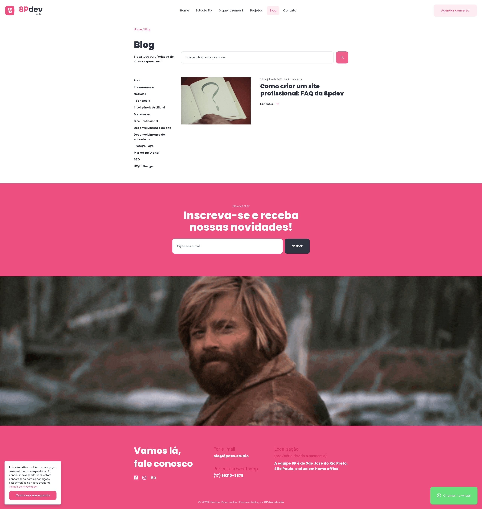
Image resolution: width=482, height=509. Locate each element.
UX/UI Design (143, 166)
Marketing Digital (146, 153)
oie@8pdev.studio (231, 456)
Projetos (256, 10)
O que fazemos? (231, 10)
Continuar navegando (33, 495)
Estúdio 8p (204, 10)
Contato (289, 10)
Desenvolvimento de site (153, 128)
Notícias (140, 94)
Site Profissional (146, 121)
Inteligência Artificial (149, 107)
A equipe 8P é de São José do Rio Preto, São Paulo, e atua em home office (311, 466)
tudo (137, 80)
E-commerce (144, 87)
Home (184, 10)
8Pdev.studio (274, 502)
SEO (137, 159)
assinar (297, 246)
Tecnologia (142, 101)
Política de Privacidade (23, 486)
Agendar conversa (455, 10)
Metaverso (142, 114)
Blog (273, 10)
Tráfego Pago (144, 146)
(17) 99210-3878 (228, 475)
